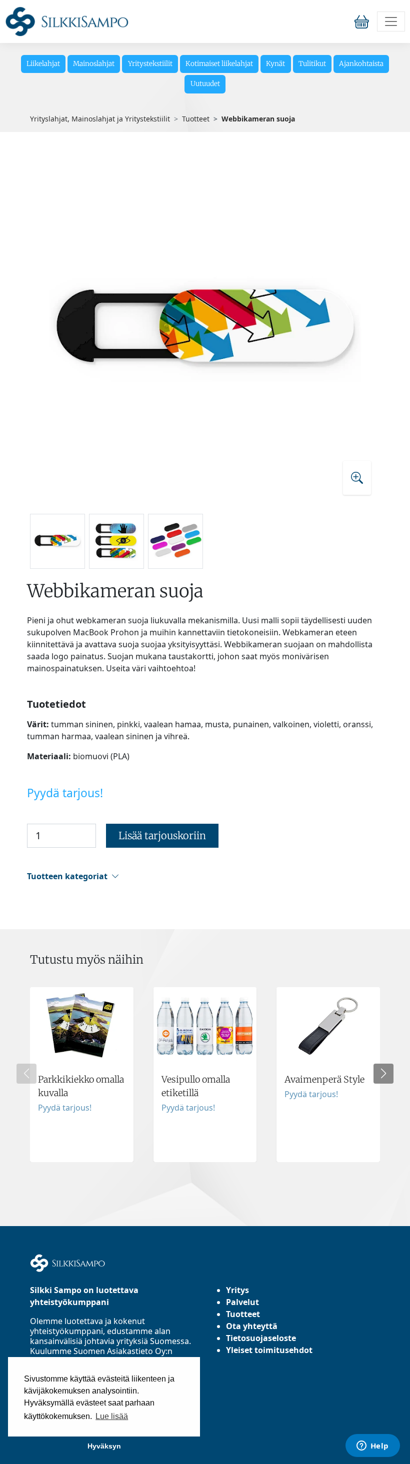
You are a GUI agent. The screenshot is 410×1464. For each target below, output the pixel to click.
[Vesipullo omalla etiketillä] (205, 1074)
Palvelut (242, 1302)
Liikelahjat (43, 63)
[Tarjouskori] (363, 21)
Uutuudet (205, 83)
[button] (203, 876)
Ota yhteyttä (252, 1326)
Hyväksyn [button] (104, 1446)
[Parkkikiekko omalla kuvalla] (82, 1074)
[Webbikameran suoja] (205, 329)
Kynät (275, 63)
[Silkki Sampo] (66, 21)
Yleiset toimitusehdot (269, 1350)
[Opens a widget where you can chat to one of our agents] (372, 1446)
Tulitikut (312, 63)
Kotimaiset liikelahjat (219, 63)
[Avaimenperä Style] (328, 1074)
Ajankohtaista (361, 63)
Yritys (237, 1290)
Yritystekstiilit (150, 63)
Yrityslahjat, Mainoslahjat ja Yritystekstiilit (100, 118)
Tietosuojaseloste (261, 1338)
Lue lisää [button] (112, 1416)
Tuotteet (196, 118)
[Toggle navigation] (391, 21)
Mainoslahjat (93, 63)
